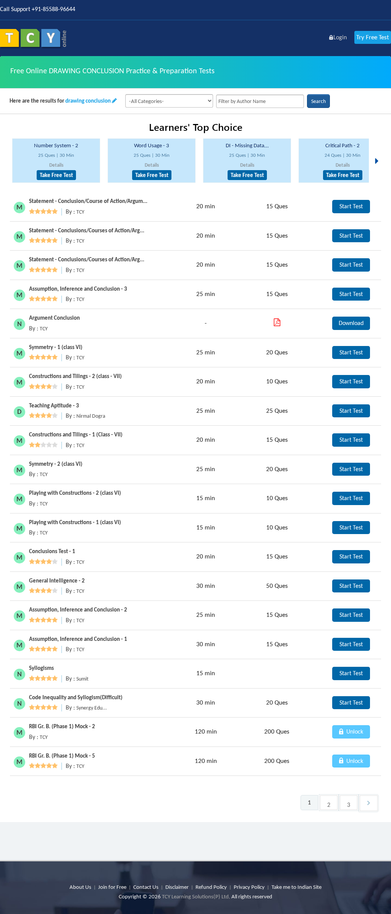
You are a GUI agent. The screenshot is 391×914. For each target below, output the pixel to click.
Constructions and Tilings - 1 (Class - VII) (76, 434)
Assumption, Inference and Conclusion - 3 (78, 288)
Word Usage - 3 (151, 145)
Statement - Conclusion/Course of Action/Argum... (88, 201)
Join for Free (112, 886)
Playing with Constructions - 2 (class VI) (75, 492)
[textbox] (260, 101)
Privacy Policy (249, 886)
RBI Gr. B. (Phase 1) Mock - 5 (62, 755)
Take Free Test (56, 175)
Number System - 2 (56, 145)
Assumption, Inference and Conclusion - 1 (78, 639)
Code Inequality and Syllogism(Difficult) (76, 697)
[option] (56, 160)
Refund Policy (211, 886)
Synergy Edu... (91, 708)
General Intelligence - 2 (57, 580)
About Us (80, 886)
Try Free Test (372, 37)
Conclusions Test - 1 (52, 551)
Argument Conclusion (54, 317)
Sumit (82, 679)
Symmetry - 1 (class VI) (55, 347)
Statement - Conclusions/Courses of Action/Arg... (86, 230)
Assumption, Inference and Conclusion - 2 (78, 609)
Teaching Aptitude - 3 (54, 405)
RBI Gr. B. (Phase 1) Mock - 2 (62, 726)
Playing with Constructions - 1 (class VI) (75, 522)
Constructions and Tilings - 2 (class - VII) (75, 376)
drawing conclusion (88, 100)
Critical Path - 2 (342, 145)
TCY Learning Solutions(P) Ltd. (196, 896)
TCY (80, 212)
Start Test (351, 206)
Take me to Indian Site (296, 886)
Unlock (354, 731)
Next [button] (379, 151)
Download (351, 323)
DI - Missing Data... (247, 145)
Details (56, 165)
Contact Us (145, 886)
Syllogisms (41, 668)
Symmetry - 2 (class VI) (55, 463)
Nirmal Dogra (90, 416)
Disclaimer (177, 886)
